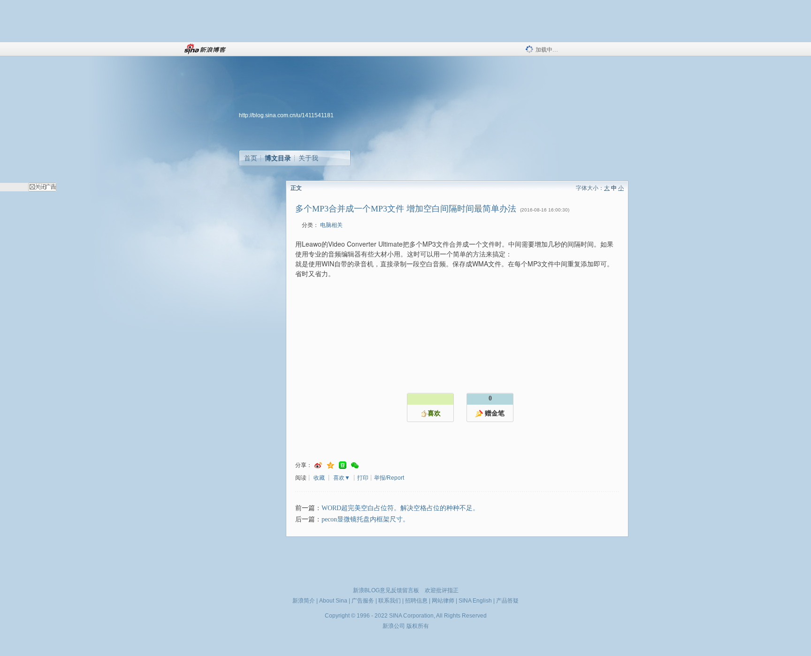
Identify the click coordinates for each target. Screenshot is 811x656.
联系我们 (389, 600)
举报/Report (389, 478)
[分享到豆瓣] (342, 465)
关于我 (308, 158)
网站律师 (443, 600)
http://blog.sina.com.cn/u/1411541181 (286, 115)
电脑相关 (331, 225)
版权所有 (417, 626)
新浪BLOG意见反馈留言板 (386, 590)
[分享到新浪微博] (318, 465)
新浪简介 (303, 600)
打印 (362, 478)
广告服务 (363, 600)
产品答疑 (507, 600)
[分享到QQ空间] (330, 465)
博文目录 (278, 158)
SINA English (475, 600)
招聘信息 (416, 600)
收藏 (319, 478)
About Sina (333, 600)
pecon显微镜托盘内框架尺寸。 (365, 519)
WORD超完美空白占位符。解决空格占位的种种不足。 (400, 508)
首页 (250, 158)
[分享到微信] (355, 465)
